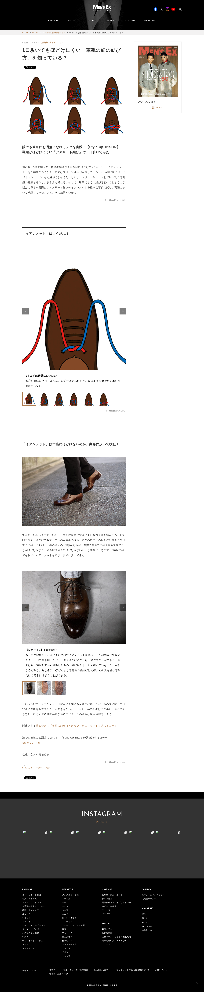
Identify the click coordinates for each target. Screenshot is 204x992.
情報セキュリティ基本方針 (75, 970)
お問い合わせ (161, 970)
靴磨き (25, 937)
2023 (144, 922)
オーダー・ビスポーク (32, 929)
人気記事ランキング (151, 899)
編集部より (147, 930)
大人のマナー (68, 937)
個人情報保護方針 (102, 970)
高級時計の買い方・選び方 (114, 941)
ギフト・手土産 (69, 945)
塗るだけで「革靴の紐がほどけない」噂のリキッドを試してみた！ (76, 725)
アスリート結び (43, 768)
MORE (159, 108)
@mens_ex (101, 822)
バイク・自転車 (109, 906)
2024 (144, 918)
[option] (74, 321)
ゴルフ (65, 910)
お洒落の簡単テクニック (55, 33)
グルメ (65, 906)
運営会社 (53, 970)
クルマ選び (107, 899)
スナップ (26, 945)
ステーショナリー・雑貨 (73, 926)
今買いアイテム (29, 899)
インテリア (67, 922)
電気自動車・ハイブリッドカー (116, 903)
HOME (25, 33)
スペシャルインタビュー (153, 895)
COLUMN (130, 20)
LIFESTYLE (90, 20)
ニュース (26, 914)
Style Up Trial (31, 742)
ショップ (26, 918)
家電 (64, 929)
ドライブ (106, 914)
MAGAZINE (150, 20)
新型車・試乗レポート (112, 895)
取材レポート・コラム (32, 941)
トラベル (66, 899)
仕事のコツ (67, 941)
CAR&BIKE (111, 20)
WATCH (71, 20)
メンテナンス (28, 948)
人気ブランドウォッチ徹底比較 (116, 937)
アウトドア (67, 933)
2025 (144, 914)
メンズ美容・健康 (70, 895)
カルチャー (67, 914)
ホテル (65, 903)
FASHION (53, 20)
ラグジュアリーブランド (33, 926)
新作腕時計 (107, 933)
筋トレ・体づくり (70, 918)
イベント (26, 922)
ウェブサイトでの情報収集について (132, 970)
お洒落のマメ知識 (30, 933)
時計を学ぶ (107, 929)
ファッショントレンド (32, 903)
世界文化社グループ (58, 974)
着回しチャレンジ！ (31, 910)
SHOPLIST (147, 927)
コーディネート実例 (31, 895)
